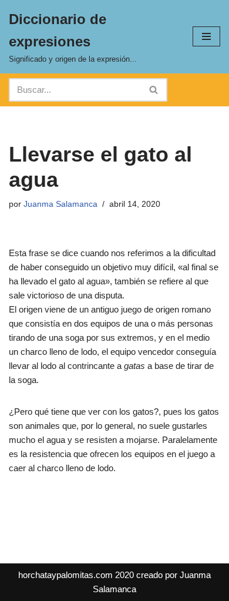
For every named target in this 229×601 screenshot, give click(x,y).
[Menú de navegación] (206, 36)
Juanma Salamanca (60, 204)
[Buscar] (154, 90)
